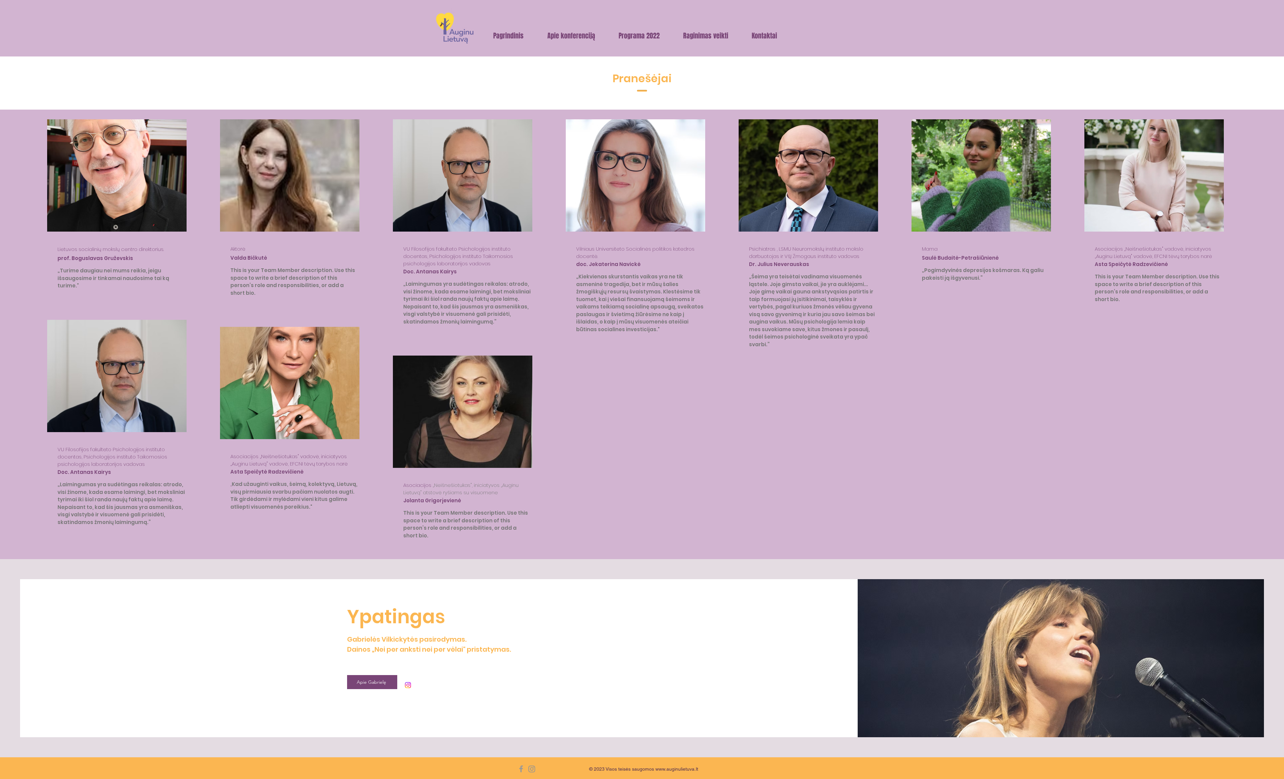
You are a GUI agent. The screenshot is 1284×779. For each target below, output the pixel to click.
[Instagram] (408, 685)
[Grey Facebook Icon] (521, 768)
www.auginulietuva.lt (676, 769)
